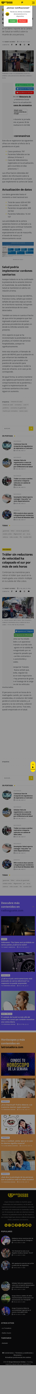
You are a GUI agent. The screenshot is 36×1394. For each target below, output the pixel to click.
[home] (6, 2)
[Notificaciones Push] (22, 2)
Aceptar (12, 21)
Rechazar (22, 21)
